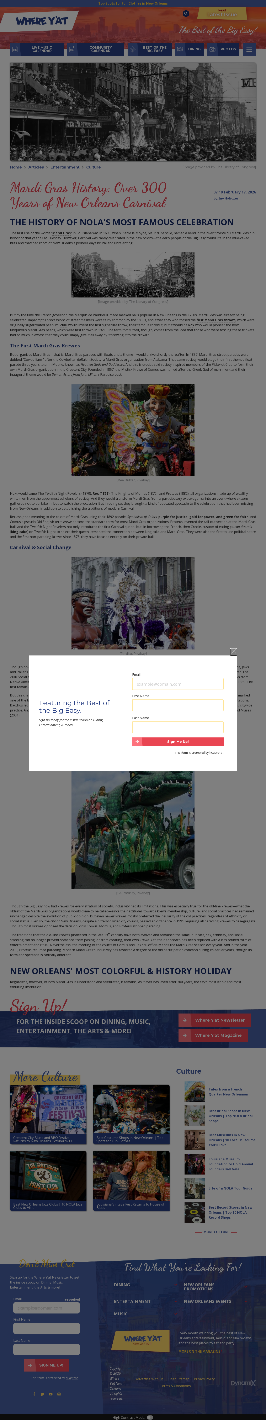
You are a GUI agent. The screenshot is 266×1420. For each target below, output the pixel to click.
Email (136, 674)
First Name (140, 696)
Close (233, 652)
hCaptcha (215, 752)
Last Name (140, 718)
